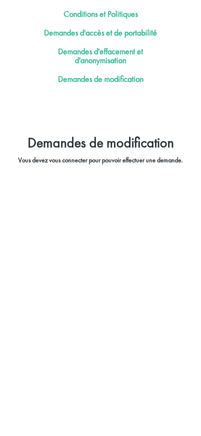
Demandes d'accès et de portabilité (100, 32)
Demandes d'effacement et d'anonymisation (100, 56)
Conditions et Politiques (101, 13)
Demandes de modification (101, 78)
